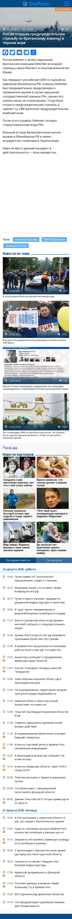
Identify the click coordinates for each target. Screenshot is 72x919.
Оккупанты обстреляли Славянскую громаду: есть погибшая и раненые (36, 841)
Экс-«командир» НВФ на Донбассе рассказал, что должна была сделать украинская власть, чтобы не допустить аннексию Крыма (36, 416)
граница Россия (16, 246)
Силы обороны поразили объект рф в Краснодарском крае (36, 680)
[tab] (18, 560)
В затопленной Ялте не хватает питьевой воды (36, 277)
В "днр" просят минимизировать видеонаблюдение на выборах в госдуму (36, 611)
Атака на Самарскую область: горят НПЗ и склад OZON (36, 768)
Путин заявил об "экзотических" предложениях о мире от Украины (36, 578)
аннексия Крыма (26, 239)
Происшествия (63, 9)
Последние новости (18, 560)
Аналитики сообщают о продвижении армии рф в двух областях (36, 659)
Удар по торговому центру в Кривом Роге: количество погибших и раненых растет (36, 830)
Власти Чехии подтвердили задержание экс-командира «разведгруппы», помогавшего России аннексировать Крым (36, 368)
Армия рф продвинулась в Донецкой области (36, 874)
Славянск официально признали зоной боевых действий (36, 724)
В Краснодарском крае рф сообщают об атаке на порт (36, 757)
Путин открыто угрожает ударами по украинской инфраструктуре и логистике (36, 600)
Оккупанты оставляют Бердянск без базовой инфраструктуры (36, 863)
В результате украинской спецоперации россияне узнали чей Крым (36, 322)
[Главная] (25, 3)
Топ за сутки (54, 560)
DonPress (39, 3)
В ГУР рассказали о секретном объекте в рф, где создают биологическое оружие (36, 819)
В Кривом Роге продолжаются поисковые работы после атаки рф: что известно (36, 647)
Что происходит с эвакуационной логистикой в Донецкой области (36, 790)
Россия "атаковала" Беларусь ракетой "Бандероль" (36, 669)
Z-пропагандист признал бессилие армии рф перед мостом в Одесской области (36, 852)
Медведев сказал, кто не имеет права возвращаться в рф (36, 589)
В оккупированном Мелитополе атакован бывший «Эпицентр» (36, 735)
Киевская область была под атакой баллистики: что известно (36, 702)
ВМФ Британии (54, 239)
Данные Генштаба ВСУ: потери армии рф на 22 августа (36, 801)
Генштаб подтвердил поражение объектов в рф (36, 713)
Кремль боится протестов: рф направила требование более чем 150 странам (36, 637)
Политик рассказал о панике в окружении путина (36, 779)
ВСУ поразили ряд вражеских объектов (36, 894)
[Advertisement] (36, 193)
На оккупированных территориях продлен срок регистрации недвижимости (36, 691)
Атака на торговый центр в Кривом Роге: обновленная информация (36, 746)
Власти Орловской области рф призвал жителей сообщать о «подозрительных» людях (36, 624)
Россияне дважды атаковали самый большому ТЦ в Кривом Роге (36, 885)
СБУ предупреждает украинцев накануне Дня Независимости (36, 904)
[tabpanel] (36, 737)
